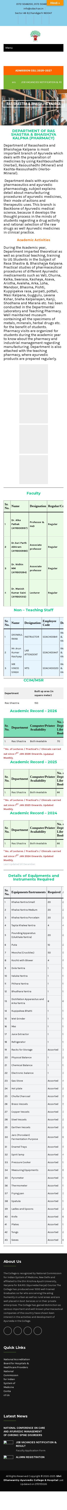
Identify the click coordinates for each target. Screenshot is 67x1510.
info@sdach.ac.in (33, 8)
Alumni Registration (30, 1457)
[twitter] (37, 19)
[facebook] (21, 19)
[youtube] (45, 19)
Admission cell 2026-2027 (33, 70)
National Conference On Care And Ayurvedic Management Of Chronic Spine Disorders (24, 1431)
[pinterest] (38, 1331)
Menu (9, 47)
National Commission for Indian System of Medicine (11, 1379)
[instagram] (29, 19)
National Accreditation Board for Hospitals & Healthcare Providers (17, 1363)
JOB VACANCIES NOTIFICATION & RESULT (37, 82)
